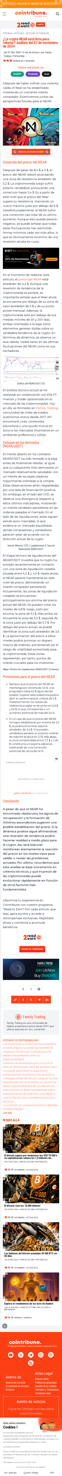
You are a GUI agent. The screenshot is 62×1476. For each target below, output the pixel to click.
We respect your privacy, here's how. (19, 1462)
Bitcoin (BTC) (32, 1170)
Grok (46, 74)
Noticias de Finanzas (37, 33)
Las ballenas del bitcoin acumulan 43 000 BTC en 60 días (30, 1254)
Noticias (19, 33)
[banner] (31, 258)
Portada (7, 33)
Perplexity (33, 74)
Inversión (30, 60)
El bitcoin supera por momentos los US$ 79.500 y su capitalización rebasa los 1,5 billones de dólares (30, 1156)
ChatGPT (17, 74)
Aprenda (18, 1318)
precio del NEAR (30, 279)
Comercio (28, 1318)
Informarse (19, 1170)
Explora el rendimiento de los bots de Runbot (28, 1303)
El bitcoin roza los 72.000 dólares (22, 1206)
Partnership (18, 56)
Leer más (7, 1112)
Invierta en (18, 60)
